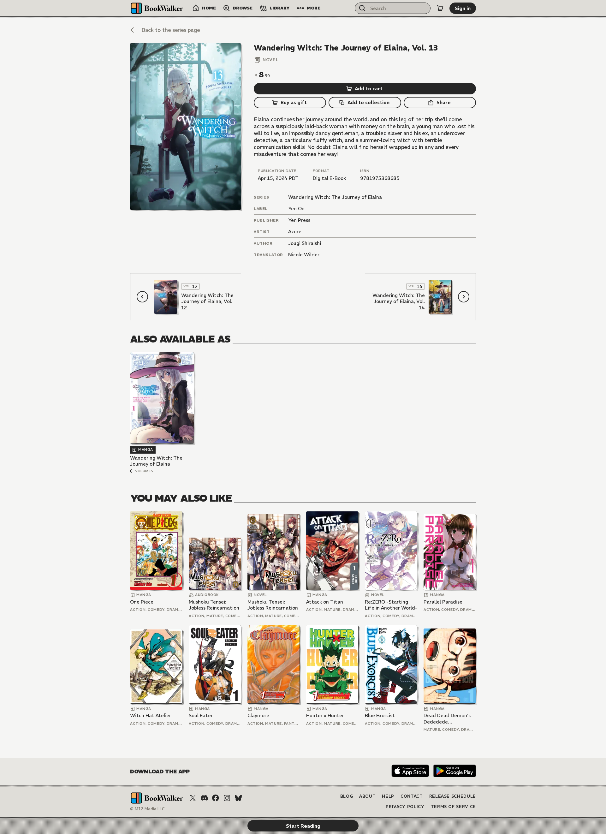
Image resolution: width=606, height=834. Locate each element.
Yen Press (299, 220)
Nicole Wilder (303, 255)
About (367, 796)
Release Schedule (452, 796)
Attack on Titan (324, 602)
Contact (412, 796)
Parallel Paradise (443, 602)
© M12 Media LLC (147, 809)
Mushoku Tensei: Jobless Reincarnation (214, 605)
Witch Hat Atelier (150, 715)
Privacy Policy (405, 807)
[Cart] (440, 8)
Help (388, 796)
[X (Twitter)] (193, 798)
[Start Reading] (185, 126)
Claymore (258, 715)
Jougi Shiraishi (304, 243)
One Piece (141, 602)
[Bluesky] (238, 798)
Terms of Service (453, 807)
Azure (294, 232)
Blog (346, 796)
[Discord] (204, 798)
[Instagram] (227, 798)
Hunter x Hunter (325, 715)
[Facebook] (215, 798)
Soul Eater (201, 715)
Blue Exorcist (380, 715)
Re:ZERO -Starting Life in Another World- (391, 605)
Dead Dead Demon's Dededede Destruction (447, 718)
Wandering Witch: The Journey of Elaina (335, 197)
